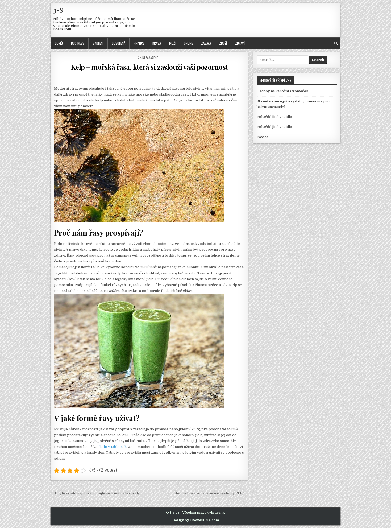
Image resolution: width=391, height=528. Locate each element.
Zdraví (240, 43)
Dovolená (118, 43)
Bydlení (98, 43)
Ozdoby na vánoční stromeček (282, 91)
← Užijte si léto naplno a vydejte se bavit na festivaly (95, 493)
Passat (262, 137)
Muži (172, 43)
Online (188, 43)
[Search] (336, 43)
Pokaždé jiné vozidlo (274, 117)
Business (77, 43)
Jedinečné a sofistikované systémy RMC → (211, 493)
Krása (156, 43)
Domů (59, 43)
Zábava (206, 43)
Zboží (223, 43)
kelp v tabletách (113, 447)
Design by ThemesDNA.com (195, 520)
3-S (58, 10)
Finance (139, 43)
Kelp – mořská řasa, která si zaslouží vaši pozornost (149, 67)
